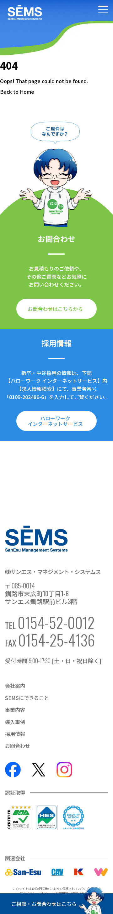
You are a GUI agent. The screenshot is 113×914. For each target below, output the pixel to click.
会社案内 (15, 685)
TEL (49, 622)
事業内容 (15, 709)
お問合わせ (17, 745)
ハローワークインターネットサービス (55, 420)
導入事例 (15, 722)
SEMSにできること (27, 698)
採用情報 (15, 733)
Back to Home (17, 91)
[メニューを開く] (103, 10)
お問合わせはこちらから (55, 308)
